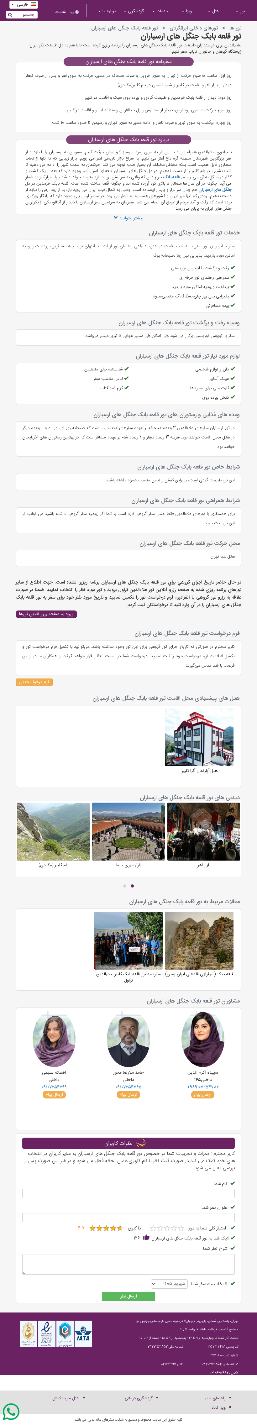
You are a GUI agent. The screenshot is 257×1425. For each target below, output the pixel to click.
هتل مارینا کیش (65, 1398)
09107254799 (54, 1087)
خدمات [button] (161, 11)
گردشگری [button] (135, 11)
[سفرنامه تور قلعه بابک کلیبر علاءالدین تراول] (128, 949)
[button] (132, 886)
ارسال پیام (203, 1094)
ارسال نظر (128, 1296)
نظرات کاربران (118, 1144)
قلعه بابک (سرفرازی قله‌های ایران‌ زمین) (199, 974)
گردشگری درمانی (139, 1398)
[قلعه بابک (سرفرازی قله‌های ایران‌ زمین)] (199, 949)
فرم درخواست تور (34, 682)
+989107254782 (203, 1087)
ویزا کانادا (218, 1407)
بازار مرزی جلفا (128, 865)
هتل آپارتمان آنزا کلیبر (199, 770)
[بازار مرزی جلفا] (128, 840)
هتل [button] (215, 11)
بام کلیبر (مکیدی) (53, 865)
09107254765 (129, 1087)
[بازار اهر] (203, 840)
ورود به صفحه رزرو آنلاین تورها (46, 614)
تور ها (235, 28)
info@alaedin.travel (214, 1381)
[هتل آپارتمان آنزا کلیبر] (199, 746)
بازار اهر (203, 865)
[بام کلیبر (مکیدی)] (53, 840)
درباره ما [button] (108, 11)
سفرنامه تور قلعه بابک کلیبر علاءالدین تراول (128, 977)
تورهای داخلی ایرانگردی (194, 28)
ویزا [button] (188, 11)
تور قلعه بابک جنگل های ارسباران (191, 36)
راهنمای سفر (215, 1398)
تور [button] (242, 11)
